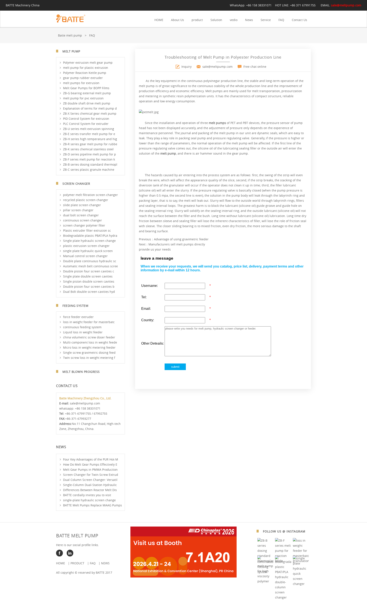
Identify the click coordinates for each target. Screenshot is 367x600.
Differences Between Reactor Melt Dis (90, 490)
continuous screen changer (82, 220)
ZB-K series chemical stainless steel (88, 149)
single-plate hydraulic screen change (89, 500)
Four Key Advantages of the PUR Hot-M (90, 459)
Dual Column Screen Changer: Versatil (90, 480)
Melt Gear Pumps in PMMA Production (90, 470)
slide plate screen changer (82, 205)
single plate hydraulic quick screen (88, 251)
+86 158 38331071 (259, 5)
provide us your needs (155, 249)
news (105, 563)
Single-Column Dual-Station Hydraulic (90, 485)
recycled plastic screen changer (85, 200)
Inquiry (186, 67)
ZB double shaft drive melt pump (86, 103)
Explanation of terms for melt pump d (90, 108)
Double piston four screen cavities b (88, 287)
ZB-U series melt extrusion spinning (88, 129)
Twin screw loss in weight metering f (89, 358)
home (60, 563)
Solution (216, 20)
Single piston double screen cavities (88, 281)
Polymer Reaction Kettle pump (84, 73)
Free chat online (254, 67)
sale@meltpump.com (346, 5)
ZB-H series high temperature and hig (90, 139)
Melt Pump (71, 51)
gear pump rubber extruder (83, 78)
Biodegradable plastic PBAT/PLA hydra (90, 236)
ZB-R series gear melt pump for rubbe (90, 144)
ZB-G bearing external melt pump (87, 93)
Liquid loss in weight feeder (83, 332)
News (249, 20)
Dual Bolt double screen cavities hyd (89, 292)
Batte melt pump (70, 35)
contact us (67, 385)
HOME (158, 20)
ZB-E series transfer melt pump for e (89, 134)
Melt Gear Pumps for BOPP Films (86, 88)
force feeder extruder (78, 317)
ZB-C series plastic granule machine (88, 170)
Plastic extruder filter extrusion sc (87, 230)
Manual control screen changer (85, 256)
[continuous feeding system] (265, 572)
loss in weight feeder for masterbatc (89, 322)
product (197, 20)
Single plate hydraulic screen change (89, 241)
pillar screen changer (78, 210)
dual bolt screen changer (81, 215)
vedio (233, 20)
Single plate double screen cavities (88, 276)
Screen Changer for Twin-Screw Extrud (90, 475)
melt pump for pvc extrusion (83, 98)
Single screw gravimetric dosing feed (89, 353)
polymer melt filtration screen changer (90, 195)
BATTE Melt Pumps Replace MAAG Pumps (92, 505)
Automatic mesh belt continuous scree (90, 266)
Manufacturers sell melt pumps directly (176, 244)
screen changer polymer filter (84, 225)
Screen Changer (76, 184)
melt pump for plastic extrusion (85, 68)
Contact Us (299, 20)
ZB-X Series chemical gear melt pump (89, 113)
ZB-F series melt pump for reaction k (89, 159)
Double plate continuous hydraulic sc (89, 261)
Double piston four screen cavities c (88, 271)
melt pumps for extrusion (81, 83)
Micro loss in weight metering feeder (89, 347)
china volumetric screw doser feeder (89, 337)
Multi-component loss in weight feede (90, 342)
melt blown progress (81, 372)
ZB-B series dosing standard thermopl (90, 164)
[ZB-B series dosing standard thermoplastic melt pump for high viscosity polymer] (265, 581)
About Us (177, 20)
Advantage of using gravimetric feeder (181, 239)
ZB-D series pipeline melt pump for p (89, 154)
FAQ (281, 20)
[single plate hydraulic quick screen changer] (301, 584)
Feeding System (75, 306)
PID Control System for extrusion (86, 119)
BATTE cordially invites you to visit (87, 495)
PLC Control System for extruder (86, 124)
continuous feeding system (82, 327)
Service (266, 20)
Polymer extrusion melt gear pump (88, 63)
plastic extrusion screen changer (86, 246)
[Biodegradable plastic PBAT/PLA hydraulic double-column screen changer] (283, 597)
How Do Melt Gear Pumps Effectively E (90, 464)
